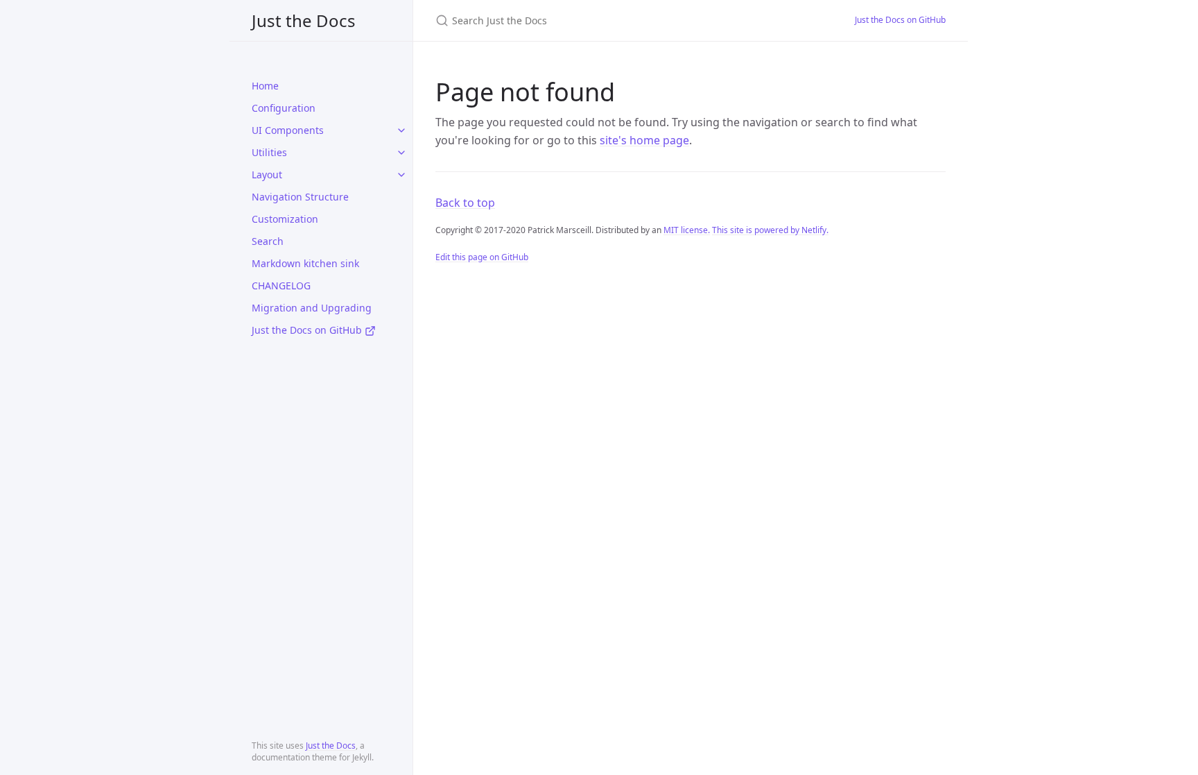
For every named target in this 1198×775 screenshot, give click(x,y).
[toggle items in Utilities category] (401, 153)
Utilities (269, 152)
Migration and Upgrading (312, 307)
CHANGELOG (281, 285)
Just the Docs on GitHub (308, 330)
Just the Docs (304, 20)
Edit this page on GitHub (481, 257)
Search (268, 241)
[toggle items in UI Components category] (401, 130)
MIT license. (686, 230)
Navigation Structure (300, 196)
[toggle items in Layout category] (401, 175)
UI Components (288, 130)
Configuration (283, 107)
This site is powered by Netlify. (770, 230)
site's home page (644, 140)
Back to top (465, 202)
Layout (267, 174)
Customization (285, 218)
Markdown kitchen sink (305, 263)
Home (265, 85)
